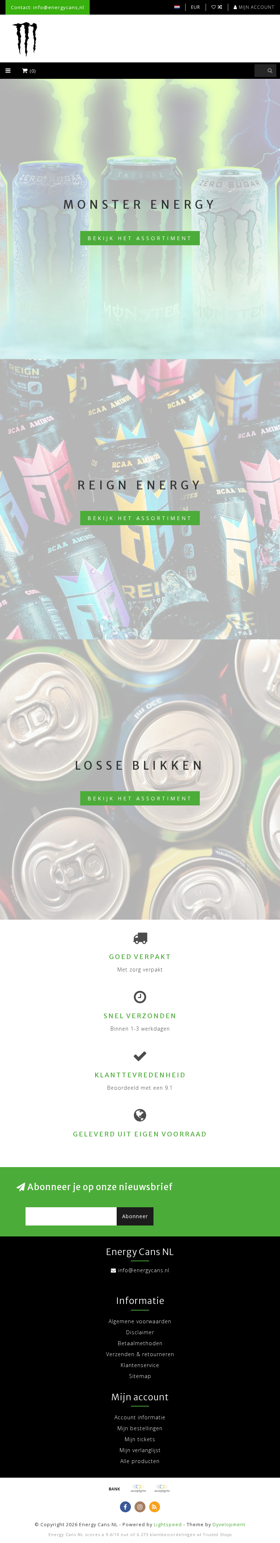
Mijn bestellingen (140, 1428)
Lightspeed (168, 1524)
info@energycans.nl (144, 1270)
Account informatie (140, 1417)
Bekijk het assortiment (140, 238)
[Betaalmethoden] (114, 1488)
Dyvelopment (229, 1524)
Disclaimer (140, 1332)
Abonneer (135, 1216)
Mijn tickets (140, 1439)
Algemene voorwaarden (140, 1321)
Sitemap (140, 1376)
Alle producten (140, 1461)
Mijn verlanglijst (140, 1450)
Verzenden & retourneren (140, 1354)
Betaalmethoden (140, 1343)
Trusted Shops (217, 1534)
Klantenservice (140, 1365)
